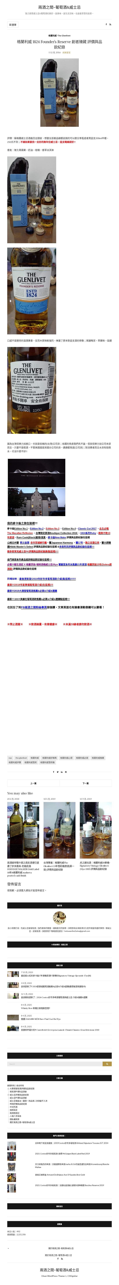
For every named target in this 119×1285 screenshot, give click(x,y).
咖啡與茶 (13, 1110)
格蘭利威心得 (66, 758)
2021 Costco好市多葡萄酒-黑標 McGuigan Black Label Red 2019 (62, 1153)
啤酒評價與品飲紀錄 (18, 1104)
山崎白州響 (13, 542)
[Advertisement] (59, 667)
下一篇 (86, 783)
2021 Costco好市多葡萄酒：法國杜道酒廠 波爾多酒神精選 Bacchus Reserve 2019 (69, 1185)
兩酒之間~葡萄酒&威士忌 (59, 7)
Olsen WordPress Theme (53, 1276)
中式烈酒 (13, 1107)
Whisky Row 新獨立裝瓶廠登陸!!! (35, 1008)
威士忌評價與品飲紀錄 (19, 1095)
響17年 (79, 542)
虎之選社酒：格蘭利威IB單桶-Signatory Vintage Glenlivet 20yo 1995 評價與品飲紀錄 (95, 865)
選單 (13, 24)
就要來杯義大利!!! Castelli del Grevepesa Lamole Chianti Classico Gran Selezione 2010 (60, 1030)
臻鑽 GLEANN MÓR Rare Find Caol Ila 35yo (41, 1019)
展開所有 (11, 1085)
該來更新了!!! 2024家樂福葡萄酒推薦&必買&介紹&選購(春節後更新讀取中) (53, 986)
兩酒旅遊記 (14, 1113)
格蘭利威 (35, 758)
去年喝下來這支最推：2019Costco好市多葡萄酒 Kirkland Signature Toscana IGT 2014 (71, 1143)
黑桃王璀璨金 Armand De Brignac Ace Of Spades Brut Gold (60, 1175)
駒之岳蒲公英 (92, 542)
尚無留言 (66, 52)
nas (10, 758)
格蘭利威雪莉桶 (47, 762)
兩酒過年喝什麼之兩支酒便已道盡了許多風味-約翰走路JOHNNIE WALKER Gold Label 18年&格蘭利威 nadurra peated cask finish (23, 869)
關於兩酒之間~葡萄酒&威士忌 (22, 1122)
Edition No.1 (21, 528)
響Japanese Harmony (61, 542)
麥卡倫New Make (57, 537)
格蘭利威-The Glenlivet (59, 35)
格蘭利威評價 (15, 762)
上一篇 (33, 783)
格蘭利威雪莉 (31, 762)
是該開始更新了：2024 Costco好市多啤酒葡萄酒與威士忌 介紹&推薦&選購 (54, 997)
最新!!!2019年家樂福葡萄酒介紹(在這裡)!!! (30, 585)
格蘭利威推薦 (98, 758)
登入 (23, 890)
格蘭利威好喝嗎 (49, 758)
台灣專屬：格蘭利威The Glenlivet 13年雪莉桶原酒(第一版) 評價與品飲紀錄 (59, 866)
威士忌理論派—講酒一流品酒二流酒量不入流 (28, 1101)
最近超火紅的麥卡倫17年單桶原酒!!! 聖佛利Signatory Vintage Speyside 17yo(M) (56, 975)
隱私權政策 (14, 1119)
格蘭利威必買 (82, 758)
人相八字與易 (15, 1116)
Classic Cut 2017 (87, 528)
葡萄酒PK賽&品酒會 (18, 1091)
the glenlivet (21, 758)
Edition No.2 (37, 528)
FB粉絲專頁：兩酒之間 (59, 945)
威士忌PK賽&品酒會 (18, 1098)
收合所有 (20, 1085)
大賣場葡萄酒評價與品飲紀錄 (22, 1088)
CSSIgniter (73, 1276)
